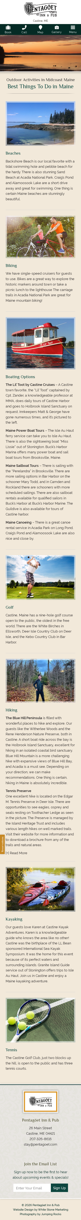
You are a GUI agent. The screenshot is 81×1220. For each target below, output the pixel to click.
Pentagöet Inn (40, 10)
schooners (45, 487)
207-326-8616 (41, 1138)
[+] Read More (16, 852)
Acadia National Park (34, 294)
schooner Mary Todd (22, 481)
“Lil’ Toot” (41, 389)
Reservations (2, 844)
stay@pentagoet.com (40, 1144)
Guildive (12, 508)
